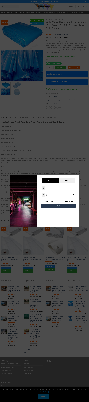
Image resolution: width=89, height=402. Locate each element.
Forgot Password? (69, 201)
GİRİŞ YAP (58, 205)
